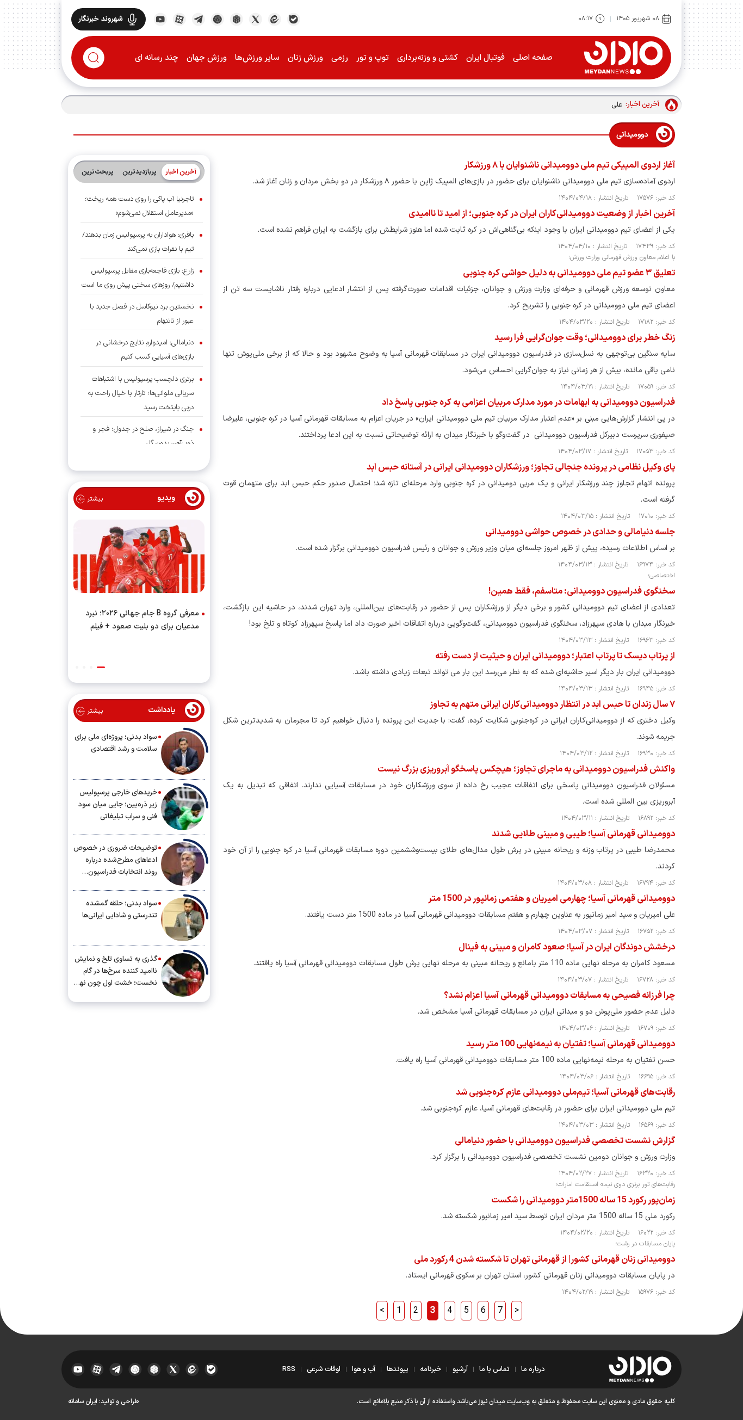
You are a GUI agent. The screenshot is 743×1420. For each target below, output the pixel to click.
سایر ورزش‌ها (257, 58)
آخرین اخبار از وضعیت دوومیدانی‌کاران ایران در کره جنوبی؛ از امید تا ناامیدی (541, 213)
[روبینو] (217, 18)
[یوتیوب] (160, 18)
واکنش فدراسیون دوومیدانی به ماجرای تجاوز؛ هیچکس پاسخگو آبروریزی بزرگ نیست (526, 769)
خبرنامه (430, 1369)
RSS (288, 1369)
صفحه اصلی (533, 58)
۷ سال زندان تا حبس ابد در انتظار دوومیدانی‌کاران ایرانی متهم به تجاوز (552, 704)
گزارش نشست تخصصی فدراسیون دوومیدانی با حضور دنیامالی (565, 1140)
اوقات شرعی (323, 1369)
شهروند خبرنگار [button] (100, 19)
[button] (101, 667)
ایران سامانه (82, 1401)
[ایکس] (255, 18)
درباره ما (533, 1369)
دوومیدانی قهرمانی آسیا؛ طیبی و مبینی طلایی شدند (583, 834)
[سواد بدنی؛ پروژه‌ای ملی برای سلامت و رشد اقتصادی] (183, 753)
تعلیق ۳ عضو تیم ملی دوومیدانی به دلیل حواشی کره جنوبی (569, 273)
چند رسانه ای (156, 58)
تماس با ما (494, 1369)
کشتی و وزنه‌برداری (427, 58)
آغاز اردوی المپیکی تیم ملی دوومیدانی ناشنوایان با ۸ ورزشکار (568, 165)
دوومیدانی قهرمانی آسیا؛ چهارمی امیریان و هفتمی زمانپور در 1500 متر (551, 898)
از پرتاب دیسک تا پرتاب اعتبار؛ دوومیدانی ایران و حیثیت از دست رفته (555, 656)
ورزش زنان (305, 58)
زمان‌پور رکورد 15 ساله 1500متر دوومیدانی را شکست (583, 1200)
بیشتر (94, 499)
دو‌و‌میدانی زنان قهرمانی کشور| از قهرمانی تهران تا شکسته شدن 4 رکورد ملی (544, 1259)
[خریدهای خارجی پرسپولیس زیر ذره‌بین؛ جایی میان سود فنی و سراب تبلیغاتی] (183, 808)
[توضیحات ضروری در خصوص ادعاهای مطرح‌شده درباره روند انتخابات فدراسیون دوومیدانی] (183, 864)
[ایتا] (274, 18)
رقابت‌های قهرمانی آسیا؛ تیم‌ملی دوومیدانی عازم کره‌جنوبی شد (565, 1092)
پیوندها (397, 1369)
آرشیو (460, 1369)
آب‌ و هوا (363, 1369)
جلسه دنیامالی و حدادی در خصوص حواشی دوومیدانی (580, 532)
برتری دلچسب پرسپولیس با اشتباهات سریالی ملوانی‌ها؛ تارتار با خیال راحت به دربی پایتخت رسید (141, 393)
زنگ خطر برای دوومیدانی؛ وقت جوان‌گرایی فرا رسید (584, 337)
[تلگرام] (198, 18)
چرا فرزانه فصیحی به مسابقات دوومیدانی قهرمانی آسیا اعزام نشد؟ (559, 995)
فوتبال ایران (485, 58)
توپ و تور (372, 58)
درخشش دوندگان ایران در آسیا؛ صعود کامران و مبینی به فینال (567, 947)
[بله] (293, 18)
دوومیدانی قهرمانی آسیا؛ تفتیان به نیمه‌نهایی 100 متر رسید (570, 1044)
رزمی (339, 58)
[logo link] (623, 57)
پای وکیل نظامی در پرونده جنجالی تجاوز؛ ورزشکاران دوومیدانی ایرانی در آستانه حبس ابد (521, 467)
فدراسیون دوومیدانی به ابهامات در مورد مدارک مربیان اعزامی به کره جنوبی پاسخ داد (528, 402)
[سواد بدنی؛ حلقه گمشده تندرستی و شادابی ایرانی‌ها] (183, 919)
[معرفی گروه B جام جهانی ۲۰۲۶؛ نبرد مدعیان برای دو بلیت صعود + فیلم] (139, 558)
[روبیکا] (236, 18)
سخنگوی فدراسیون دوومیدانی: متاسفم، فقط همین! (581, 591)
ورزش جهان (207, 58)
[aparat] (179, 18)
